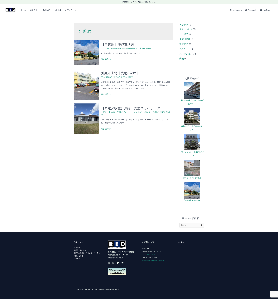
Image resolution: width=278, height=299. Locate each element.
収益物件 (112, 112)
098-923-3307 (151, 254)
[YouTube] (122, 263)
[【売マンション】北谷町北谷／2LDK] (192, 142)
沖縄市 (148, 48)
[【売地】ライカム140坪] (192, 168)
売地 (103, 77)
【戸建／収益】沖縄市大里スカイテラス (131, 108)
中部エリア (134, 48)
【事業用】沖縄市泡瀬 (117, 44)
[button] (38, 10)
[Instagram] (109, 263)
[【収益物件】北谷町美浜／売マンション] (192, 116)
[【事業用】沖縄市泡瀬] (192, 190)
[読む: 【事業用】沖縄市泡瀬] (86, 52)
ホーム (23, 10)
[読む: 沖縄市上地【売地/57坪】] (86, 84)
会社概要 (58, 10)
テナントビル (106, 48)
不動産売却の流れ (80, 250)
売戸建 (162, 112)
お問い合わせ (70, 10)
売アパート (184, 48)
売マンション (185, 53)
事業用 (142, 48)
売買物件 (33, 10)
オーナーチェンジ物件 (133, 112)
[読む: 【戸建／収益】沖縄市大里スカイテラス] (86, 119)
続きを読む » (106, 59)
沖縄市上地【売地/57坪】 (120, 73)
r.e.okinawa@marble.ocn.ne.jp (153, 260)
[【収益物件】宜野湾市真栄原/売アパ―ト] (192, 90)
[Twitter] (118, 263)
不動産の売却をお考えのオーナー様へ (87, 253)
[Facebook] (113, 263)
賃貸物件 (46, 10)
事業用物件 (116, 48)
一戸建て (104, 112)
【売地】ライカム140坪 (191, 178)
